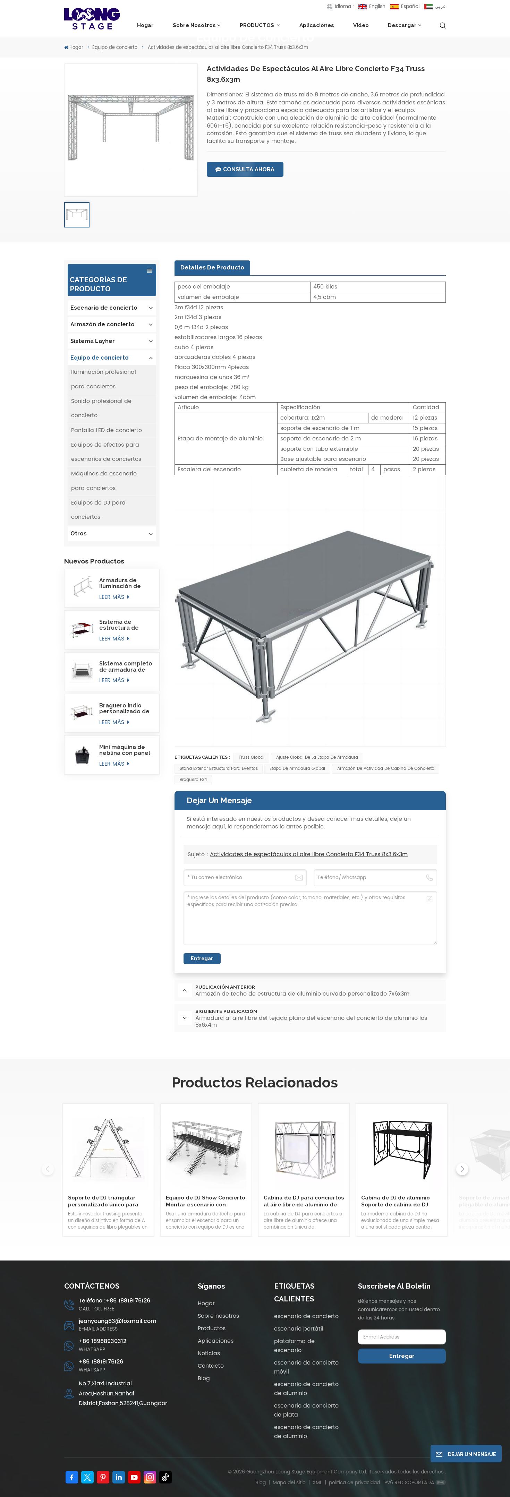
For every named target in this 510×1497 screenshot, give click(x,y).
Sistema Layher (92, 341)
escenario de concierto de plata (306, 1410)
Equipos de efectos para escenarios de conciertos (106, 452)
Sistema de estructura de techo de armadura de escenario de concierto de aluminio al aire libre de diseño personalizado (121, 625)
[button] (462, 1169)
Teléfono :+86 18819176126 (114, 1301)
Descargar (402, 25)
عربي (440, 6)
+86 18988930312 (102, 1341)
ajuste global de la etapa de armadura (317, 757)
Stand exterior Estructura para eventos (219, 768)
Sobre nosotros (194, 25)
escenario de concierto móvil (306, 1367)
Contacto (211, 1365)
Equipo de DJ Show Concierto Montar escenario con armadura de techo (205, 1201)
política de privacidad (354, 1483)
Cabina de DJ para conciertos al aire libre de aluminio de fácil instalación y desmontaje (304, 1201)
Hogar (145, 25)
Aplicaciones (316, 25)
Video (361, 25)
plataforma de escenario (294, 1346)
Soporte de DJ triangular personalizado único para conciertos (103, 1201)
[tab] (212, 267)
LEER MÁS (112, 597)
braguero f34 (193, 779)
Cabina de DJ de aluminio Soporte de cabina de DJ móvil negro (395, 1201)
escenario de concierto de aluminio (306, 1389)
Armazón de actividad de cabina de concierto (385, 768)
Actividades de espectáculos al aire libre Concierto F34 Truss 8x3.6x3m (309, 854)
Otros (78, 533)
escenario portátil (298, 1328)
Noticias (209, 1353)
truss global (251, 757)
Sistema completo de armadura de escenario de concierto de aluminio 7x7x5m (125, 666)
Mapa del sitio (290, 1483)
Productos (212, 1328)
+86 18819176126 (101, 1362)
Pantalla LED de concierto (106, 430)
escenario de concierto (306, 1316)
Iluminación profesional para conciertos (103, 379)
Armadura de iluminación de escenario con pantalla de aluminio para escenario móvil (122, 583)
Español (410, 6)
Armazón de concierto (102, 324)
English (377, 6)
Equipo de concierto (114, 47)
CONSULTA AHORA (248, 169)
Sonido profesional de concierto (101, 408)
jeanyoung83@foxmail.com (117, 1321)
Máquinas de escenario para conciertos (104, 480)
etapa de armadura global (297, 768)
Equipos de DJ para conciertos (98, 510)
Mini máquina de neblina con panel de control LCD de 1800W (125, 750)
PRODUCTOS (257, 25)
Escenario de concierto (103, 307)
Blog (204, 1378)
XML (317, 1483)
